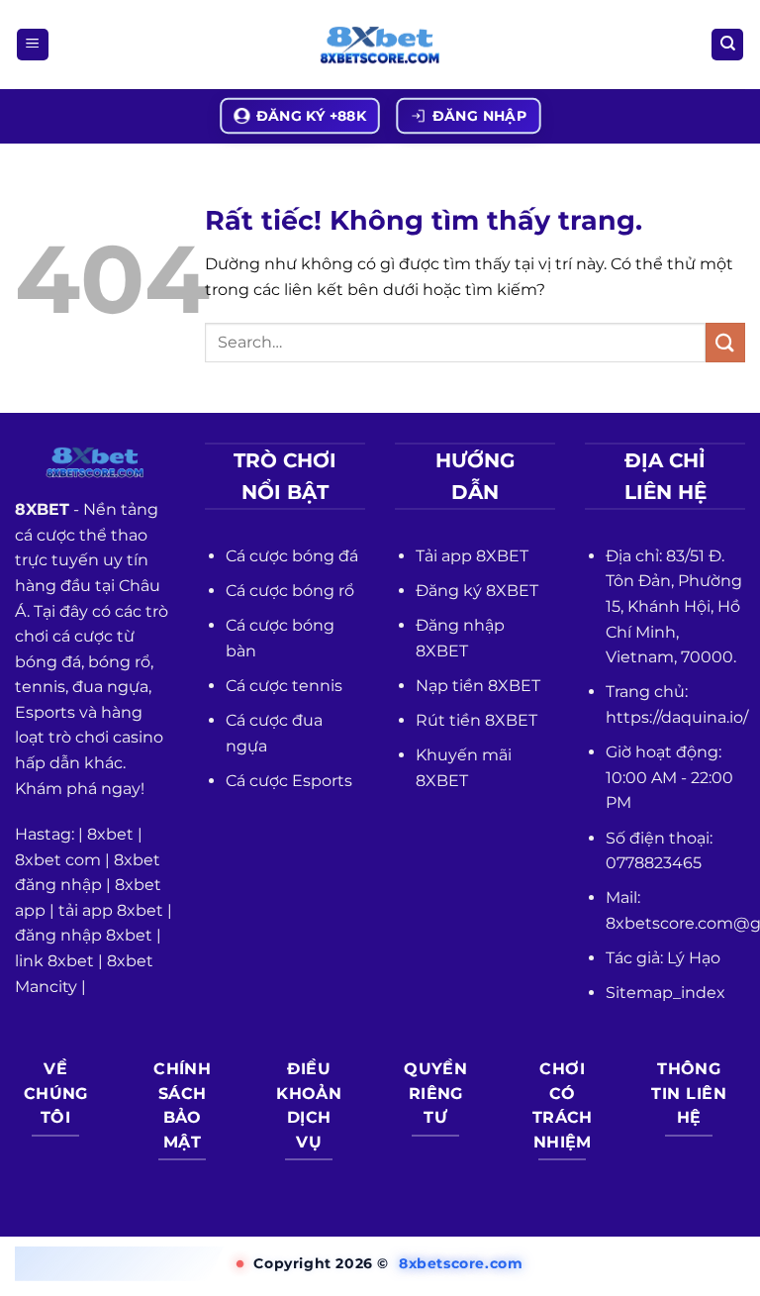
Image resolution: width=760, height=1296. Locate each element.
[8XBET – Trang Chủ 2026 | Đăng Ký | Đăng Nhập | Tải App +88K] (380, 45)
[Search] (727, 45)
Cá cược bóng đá (292, 556)
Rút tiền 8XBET (476, 720)
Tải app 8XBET (472, 556)
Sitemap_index (665, 992)
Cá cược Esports (289, 780)
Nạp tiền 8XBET (478, 685)
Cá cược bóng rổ (290, 590)
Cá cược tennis (284, 685)
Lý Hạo (693, 957)
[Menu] (32, 45)
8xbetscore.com (460, 1263)
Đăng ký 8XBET (477, 590)
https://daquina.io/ (677, 717)
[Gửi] (725, 342)
